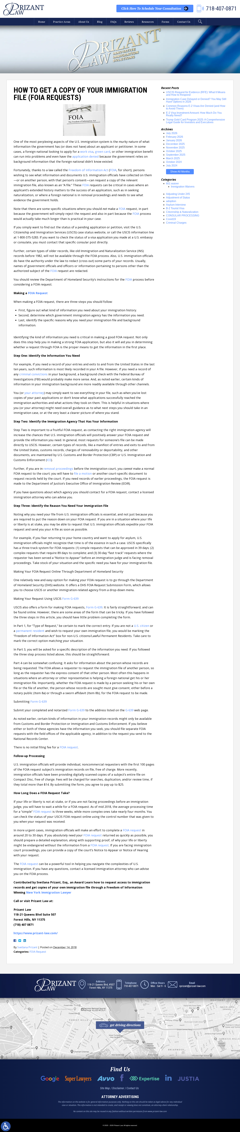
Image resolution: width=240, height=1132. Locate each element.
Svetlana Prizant (27, 947)
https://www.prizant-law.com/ (36, 933)
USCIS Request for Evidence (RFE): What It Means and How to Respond (195, 93)
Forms (165, 22)
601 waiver (172, 183)
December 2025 (175, 144)
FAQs (113, 22)
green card (102, 152)
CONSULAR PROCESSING (182, 215)
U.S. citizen (141, 626)
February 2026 (174, 136)
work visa (86, 152)
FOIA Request (38, 293)
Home (41, 22)
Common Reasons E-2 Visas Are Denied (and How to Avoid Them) (195, 107)
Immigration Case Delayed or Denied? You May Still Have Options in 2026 (196, 100)
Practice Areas (61, 22)
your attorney (34, 393)
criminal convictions (33, 374)
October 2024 (174, 162)
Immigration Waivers (182, 186)
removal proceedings (58, 469)
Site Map (105, 1088)
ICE (49, 460)
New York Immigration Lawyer (48, 892)
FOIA (113, 170)
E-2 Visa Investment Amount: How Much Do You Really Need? (194, 114)
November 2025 (175, 147)
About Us (83, 22)
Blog (99, 22)
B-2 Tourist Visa (175, 208)
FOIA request (69, 747)
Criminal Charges (176, 222)
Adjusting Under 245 (178, 194)
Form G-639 (70, 599)
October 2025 (174, 151)
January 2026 (174, 140)
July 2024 (171, 165)
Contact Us (183, 22)
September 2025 (175, 154)
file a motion (83, 473)
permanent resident (30, 631)
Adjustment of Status (178, 197)
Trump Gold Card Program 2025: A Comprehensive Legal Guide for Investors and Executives (195, 121)
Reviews (129, 22)
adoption (171, 201)
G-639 (129, 710)
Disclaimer (118, 1088)
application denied (85, 156)
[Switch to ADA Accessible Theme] (6, 1126)
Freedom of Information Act (88, 170)
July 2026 (171, 133)
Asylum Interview (176, 204)
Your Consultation (151, 8)
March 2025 (173, 158)
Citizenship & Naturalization (182, 212)
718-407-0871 (131, 986)
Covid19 (171, 219)
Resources (148, 22)
